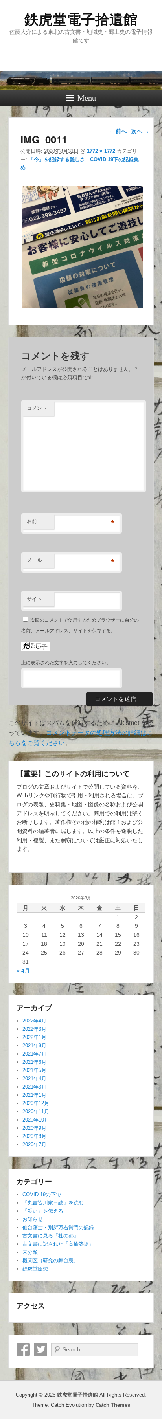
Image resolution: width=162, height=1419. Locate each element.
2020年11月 (35, 1111)
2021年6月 (34, 1062)
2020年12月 (35, 1103)
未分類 (30, 1252)
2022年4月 (34, 1021)
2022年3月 (34, 1029)
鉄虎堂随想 (35, 1269)
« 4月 (23, 970)
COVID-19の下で (41, 1194)
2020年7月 (34, 1144)
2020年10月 (35, 1120)
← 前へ (118, 131)
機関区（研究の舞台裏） (50, 1260)
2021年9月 (34, 1045)
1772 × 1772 (101, 151)
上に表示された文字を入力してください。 (66, 662)
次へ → (140, 131)
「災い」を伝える (42, 1211)
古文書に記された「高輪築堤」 (58, 1244)
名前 (32, 521)
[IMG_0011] (82, 307)
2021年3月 (34, 1087)
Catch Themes (113, 1405)
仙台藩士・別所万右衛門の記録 (58, 1227)
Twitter (40, 1349)
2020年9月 (34, 1128)
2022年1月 (34, 1037)
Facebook (23, 1349)
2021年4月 (34, 1078)
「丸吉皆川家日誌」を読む (53, 1203)
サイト (34, 599)
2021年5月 (34, 1070)
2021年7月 (34, 1054)
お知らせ (32, 1219)
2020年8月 (34, 1136)
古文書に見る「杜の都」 (50, 1236)
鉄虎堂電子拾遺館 (81, 19)
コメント (37, 408)
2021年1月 (34, 1095)
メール (34, 560)
